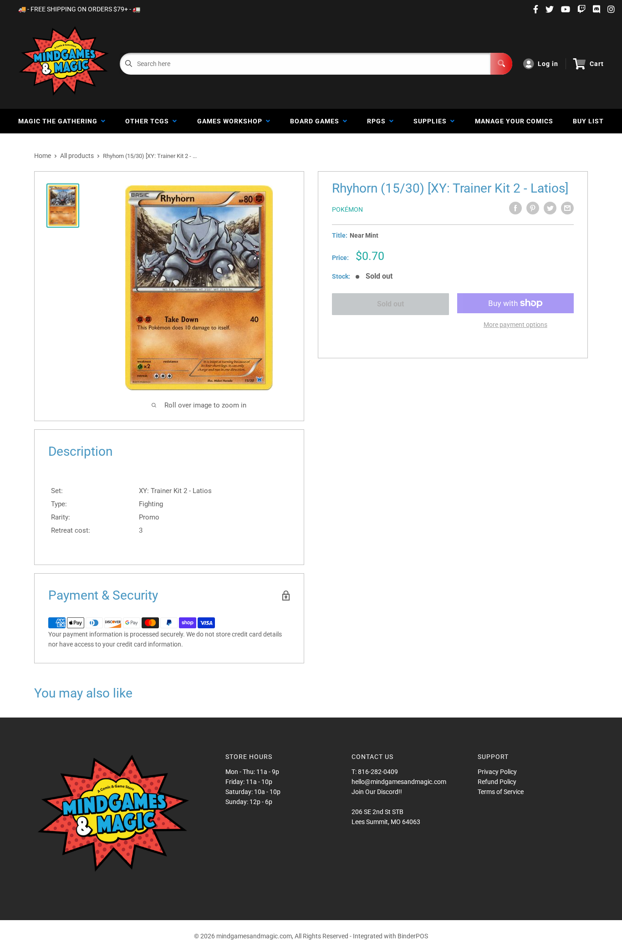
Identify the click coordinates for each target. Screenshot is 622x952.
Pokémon (347, 209)
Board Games (316, 121)
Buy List (588, 121)
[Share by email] (567, 208)
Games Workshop (231, 121)
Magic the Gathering (59, 121)
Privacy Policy (497, 771)
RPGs (378, 121)
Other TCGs (149, 121)
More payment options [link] (515, 324)
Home (42, 155)
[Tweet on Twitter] (550, 208)
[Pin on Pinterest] (532, 208)
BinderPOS (413, 936)
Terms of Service (501, 791)
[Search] (501, 64)
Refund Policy (497, 781)
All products (77, 155)
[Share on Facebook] (515, 208)
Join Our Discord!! (377, 791)
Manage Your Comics (514, 121)
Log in (548, 63)
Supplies (431, 121)
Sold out (390, 304)
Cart (597, 63)
